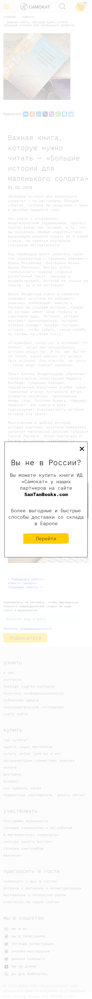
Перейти (46, 538)
